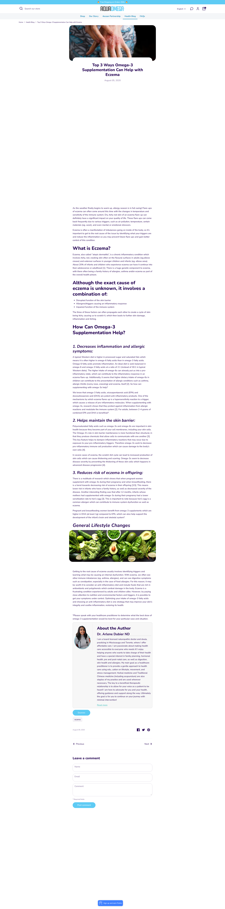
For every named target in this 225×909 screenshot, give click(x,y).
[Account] (197, 8)
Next (147, 744)
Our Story (93, 16)
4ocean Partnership (111, 16)
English (180, 9)
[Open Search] (21, 8)
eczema (78, 719)
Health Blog (130, 16)
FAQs (142, 16)
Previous (79, 744)
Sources (81, 712)
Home (21, 22)
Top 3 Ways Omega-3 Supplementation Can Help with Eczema (59, 22)
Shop (82, 16)
